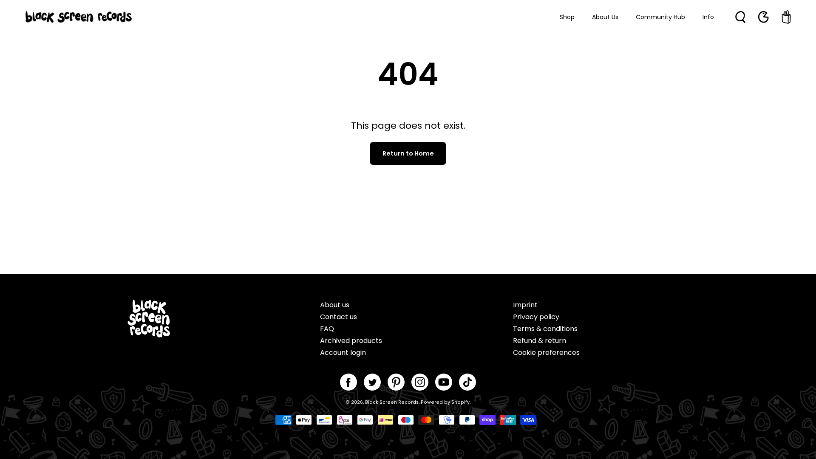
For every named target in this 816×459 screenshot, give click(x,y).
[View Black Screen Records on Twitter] (372, 382)
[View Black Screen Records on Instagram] (419, 382)
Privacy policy (536, 317)
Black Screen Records (392, 402)
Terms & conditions (545, 329)
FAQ (327, 329)
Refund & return (539, 341)
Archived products (351, 341)
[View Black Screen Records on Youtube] (443, 382)
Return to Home (408, 153)
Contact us (338, 317)
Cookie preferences (546, 352)
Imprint (525, 305)
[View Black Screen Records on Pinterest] (396, 382)
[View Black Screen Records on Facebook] (348, 382)
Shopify (460, 402)
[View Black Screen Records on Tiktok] (467, 382)
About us (334, 305)
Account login (343, 352)
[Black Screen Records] (79, 17)
